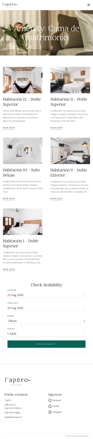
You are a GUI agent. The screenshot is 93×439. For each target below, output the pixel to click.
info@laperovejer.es (13, 417)
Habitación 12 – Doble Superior (22, 102)
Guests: (11, 329)
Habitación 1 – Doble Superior (20, 243)
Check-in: (11, 290)
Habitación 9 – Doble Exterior (68, 172)
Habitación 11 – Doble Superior (68, 102)
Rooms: (11, 316)
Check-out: (12, 303)
